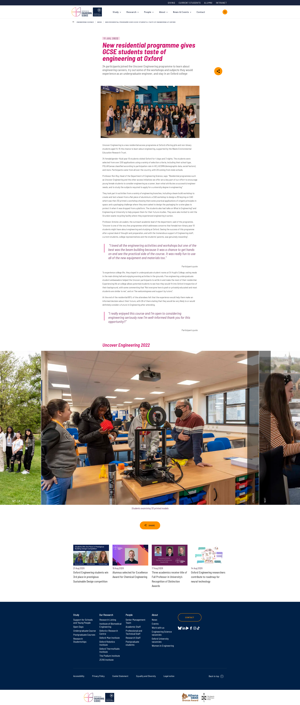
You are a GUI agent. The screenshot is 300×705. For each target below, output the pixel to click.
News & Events (181, 12)
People (147, 12)
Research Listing (107, 619)
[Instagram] (194, 628)
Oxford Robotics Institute (107, 643)
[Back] (73, 21)
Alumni (208, 2)
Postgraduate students (132, 643)
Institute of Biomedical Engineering (110, 625)
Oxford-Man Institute (109, 637)
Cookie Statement (120, 676)
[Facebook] (191, 628)
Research (131, 12)
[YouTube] (187, 628)
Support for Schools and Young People (83, 621)
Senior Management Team (135, 621)
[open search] (225, 12)
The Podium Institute (109, 655)
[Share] (218, 71)
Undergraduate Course (84, 630)
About (162, 12)
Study (116, 12)
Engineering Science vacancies (162, 633)
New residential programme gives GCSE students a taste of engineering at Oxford (140, 22)
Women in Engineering (163, 645)
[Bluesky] (180, 628)
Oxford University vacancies (160, 640)
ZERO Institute (106, 659)
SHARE (152, 525)
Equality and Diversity (146, 676)
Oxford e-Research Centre (108, 632)
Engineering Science (85, 22)
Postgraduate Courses (84, 634)
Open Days (78, 626)
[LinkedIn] (184, 628)
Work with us (158, 627)
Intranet (221, 2)
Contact (201, 12)
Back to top (214, 676)
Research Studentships (79, 640)
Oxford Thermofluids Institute (109, 650)
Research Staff (133, 637)
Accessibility (78, 676)
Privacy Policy (98, 676)
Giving (171, 2)
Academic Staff (133, 626)
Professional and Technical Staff (134, 632)
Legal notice (168, 676)
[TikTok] (198, 628)
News (99, 22)
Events (155, 623)
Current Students (190, 2)
